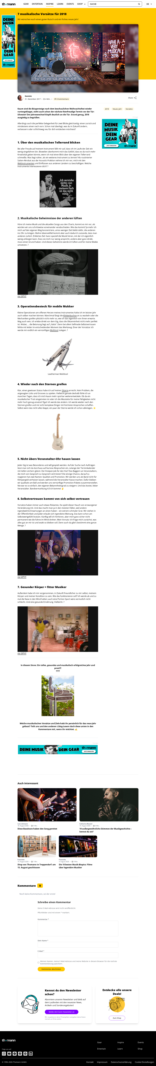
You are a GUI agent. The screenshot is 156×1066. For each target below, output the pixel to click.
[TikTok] (15, 1054)
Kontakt (90, 1062)
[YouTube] (9, 1054)
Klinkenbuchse (70, 315)
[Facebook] (20, 1054)
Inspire (50, 4)
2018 (107, 109)
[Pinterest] (25, 1054)
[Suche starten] (139, 4)
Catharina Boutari (85, 824)
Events (70, 4)
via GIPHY (22, 296)
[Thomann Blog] (9, 4)
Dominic (28, 96)
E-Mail (41, 951)
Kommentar (43, 919)
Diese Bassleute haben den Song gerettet (37, 828)
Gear (26, 4)
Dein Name (43, 940)
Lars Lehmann (23, 824)
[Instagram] (4, 1054)
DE (150, 4)
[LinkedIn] (31, 1054)
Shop (80, 4)
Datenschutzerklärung (121, 1062)
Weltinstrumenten (26, 163)
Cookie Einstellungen (144, 1062)
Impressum (102, 1062)
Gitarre (65, 390)
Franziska (21, 860)
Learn (60, 4)
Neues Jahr (117, 109)
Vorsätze (129, 109)
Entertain (37, 4)
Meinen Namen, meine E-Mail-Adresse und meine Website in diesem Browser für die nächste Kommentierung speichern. (78, 962)
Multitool (54, 330)
